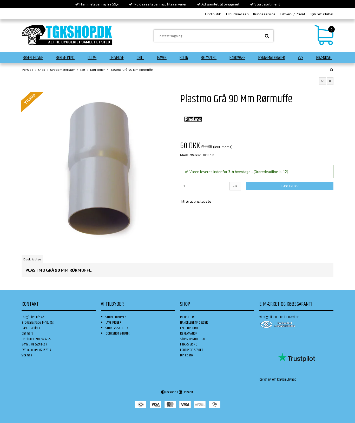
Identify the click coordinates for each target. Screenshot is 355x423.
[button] (322, 81)
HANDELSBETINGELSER (194, 322)
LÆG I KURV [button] (289, 186)
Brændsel (324, 57)
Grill (140, 57)
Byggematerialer (271, 57)
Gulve (92, 57)
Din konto (186, 355)
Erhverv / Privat (292, 14)
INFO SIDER (187, 317)
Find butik (213, 14)
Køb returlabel (321, 14)
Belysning (208, 57)
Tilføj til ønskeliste (195, 201)
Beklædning (65, 57)
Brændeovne (33, 57)
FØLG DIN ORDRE (190, 328)
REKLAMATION (189, 333)
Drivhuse (117, 57)
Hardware (237, 57)
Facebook (171, 392)
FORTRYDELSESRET (191, 350)
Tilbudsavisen (237, 14)
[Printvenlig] (331, 69)
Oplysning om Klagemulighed (277, 379)
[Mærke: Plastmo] (193, 119)
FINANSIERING (188, 344)
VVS (300, 57)
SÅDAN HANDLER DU (192, 339)
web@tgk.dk (39, 344)
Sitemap (27, 355)
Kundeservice (264, 14)
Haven (162, 57)
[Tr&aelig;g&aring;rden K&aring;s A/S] (67, 35)
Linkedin (188, 392)
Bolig (184, 57)
